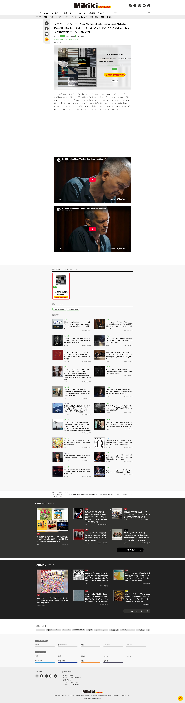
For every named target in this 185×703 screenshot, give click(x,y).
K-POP (58, 17)
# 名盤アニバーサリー (53, 630)
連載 (65, 13)
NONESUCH (110, 65)
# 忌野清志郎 (114, 630)
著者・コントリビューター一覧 (72, 677)
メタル (66, 17)
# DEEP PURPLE (78, 630)
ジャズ (73, 17)
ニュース (82, 13)
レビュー (73, 13)
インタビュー (56, 13)
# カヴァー (115, 80)
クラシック (83, 17)
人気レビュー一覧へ (136, 611)
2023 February (81, 36)
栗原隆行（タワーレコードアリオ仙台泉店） (67, 40)
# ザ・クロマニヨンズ (127, 630)
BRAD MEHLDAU (59, 309)
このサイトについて (68, 675)
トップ (38, 13)
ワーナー (117, 65)
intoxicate (72, 36)
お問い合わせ (67, 680)
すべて (38, 17)
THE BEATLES (73, 309)
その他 (109, 17)
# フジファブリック (101, 630)
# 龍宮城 (89, 630)
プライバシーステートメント (71, 682)
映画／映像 (94, 17)
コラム (46, 13)
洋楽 (51, 17)
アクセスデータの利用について (72, 684)
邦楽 (45, 17)
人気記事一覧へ (130, 550)
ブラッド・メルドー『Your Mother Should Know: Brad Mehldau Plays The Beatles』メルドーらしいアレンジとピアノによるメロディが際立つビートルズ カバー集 (93, 495)
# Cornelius (66, 630)
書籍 (102, 17)
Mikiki (53, 492)
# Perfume (40, 630)
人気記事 (92, 13)
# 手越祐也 (140, 630)
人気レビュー (102, 13)
